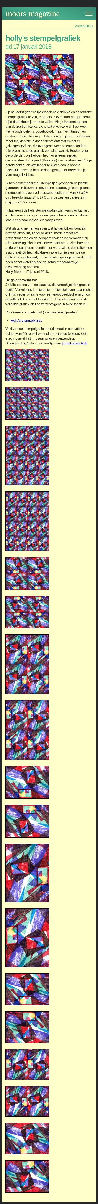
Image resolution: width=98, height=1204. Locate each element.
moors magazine (32, 13)
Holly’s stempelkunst (26, 320)
